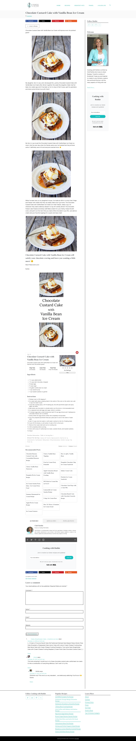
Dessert (29, 578)
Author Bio (34, 521)
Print (67, 372)
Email (28, 617)
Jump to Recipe (33, 26)
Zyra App (77, 738)
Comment (29, 590)
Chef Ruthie (29, 15)
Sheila (35, 657)
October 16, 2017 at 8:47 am (36, 659)
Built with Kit (51, 565)
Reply (29, 653)
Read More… (91, 87)
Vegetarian (34, 578)
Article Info (51, 521)
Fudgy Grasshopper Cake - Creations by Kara (44, 639)
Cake (27, 578)
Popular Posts (68, 521)
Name (28, 609)
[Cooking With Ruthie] (35, 5)
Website (28, 625)
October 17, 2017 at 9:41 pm (38, 673)
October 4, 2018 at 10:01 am (36, 641)
